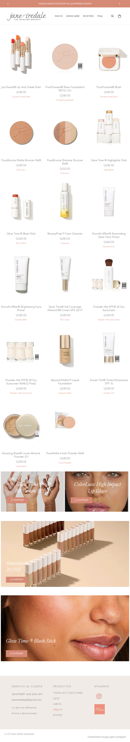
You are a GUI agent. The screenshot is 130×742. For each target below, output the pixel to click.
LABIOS (57, 704)
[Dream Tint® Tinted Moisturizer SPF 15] (109, 349)
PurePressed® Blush (108, 87)
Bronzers (21, 170)
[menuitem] (100, 16)
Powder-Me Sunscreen (109, 320)
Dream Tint (109, 393)
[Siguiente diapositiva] (119, 3)
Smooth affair (21, 320)
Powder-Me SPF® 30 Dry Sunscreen (109, 309)
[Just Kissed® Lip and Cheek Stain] (21, 56)
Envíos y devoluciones (24, 713)
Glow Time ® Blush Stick (21, 234)
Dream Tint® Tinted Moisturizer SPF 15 (109, 382)
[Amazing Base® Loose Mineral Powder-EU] (21, 422)
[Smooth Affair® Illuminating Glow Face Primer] (109, 202)
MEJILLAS (58, 710)
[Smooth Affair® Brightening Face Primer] (21, 276)
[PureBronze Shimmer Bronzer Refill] (65, 129)
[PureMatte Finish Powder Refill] (65, 422)
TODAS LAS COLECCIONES (68, 693)
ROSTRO (58, 715)
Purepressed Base (65, 100)
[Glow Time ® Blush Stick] (21, 202)
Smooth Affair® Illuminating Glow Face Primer (109, 236)
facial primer (109, 247)
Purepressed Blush (109, 97)
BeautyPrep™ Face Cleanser (65, 234)
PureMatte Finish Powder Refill (65, 453)
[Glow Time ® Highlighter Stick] (109, 129)
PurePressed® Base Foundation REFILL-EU (65, 89)
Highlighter (109, 170)
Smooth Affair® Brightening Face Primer (21, 309)
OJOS (56, 699)
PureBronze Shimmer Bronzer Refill (65, 162)
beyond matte (65, 393)
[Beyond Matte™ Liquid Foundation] (65, 349)
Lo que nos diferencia (24, 708)
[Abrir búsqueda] (112, 16)
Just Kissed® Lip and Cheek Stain (21, 87)
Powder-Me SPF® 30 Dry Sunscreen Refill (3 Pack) (21, 382)
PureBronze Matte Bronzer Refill (21, 160)
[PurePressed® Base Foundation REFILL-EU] (65, 56)
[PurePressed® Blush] (109, 56)
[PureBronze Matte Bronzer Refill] (21, 129)
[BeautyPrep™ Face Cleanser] (65, 202)
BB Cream (65, 320)
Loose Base (21, 466)
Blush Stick (21, 243)
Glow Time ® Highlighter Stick (109, 160)
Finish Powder (65, 463)
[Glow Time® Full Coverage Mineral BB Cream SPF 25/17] (65, 276)
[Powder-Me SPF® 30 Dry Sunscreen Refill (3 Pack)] (21, 349)
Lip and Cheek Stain (21, 97)
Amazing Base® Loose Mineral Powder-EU (21, 455)
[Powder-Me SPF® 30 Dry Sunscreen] (109, 276)
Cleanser (65, 243)
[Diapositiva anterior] (8, 3)
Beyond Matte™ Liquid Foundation (65, 382)
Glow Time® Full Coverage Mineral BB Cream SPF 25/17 (65, 309)
